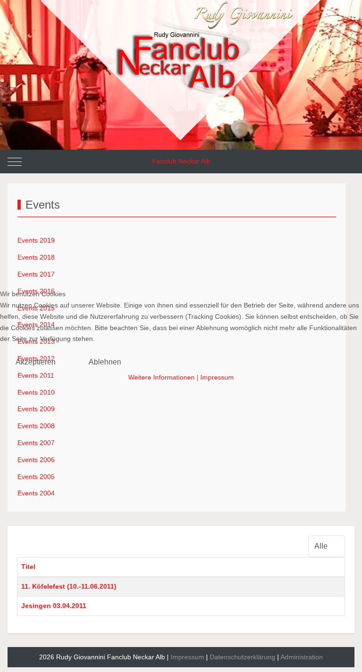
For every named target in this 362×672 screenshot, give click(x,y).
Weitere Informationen (161, 377)
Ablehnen (105, 362)
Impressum (217, 377)
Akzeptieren (36, 362)
